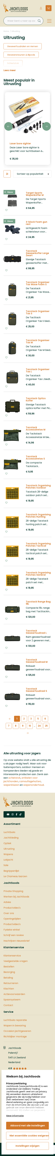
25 (46, 725)
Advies (7, 902)
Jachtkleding (11, 837)
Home (6, 31)
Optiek (7, 843)
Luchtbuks (9, 832)
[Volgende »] (28, 733)
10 (30, 725)
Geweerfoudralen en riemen (22, 46)
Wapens (8, 854)
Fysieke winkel (12, 929)
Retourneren (11, 983)
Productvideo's (12, 907)
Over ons (9, 913)
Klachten (9, 988)
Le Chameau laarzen (15, 876)
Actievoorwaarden (14, 994)
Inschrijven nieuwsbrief (17, 940)
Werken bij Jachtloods (16, 896)
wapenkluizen (11, 785)
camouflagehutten (30, 781)
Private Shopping (13, 891)
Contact (8, 1005)
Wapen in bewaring (15, 1025)
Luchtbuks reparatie (15, 1020)
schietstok (15, 778)
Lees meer (10, 70)
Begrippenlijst (11, 870)
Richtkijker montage (15, 1036)
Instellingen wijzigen (27, 1146)
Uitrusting (15, 31)
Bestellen (9, 966)
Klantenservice (12, 955)
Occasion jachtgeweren (17, 1031)
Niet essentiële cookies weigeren (29, 1135)
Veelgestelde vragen (16, 961)
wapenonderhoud (33, 785)
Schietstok (13, 63)
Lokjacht (8, 859)
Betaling (8, 977)
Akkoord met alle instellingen (27, 1125)
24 (39, 725)
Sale (6, 865)
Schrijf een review (14, 935)
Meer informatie (15, 1115)
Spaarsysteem (12, 999)
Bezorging (9, 972)
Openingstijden (12, 918)
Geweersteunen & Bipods (21, 54)
